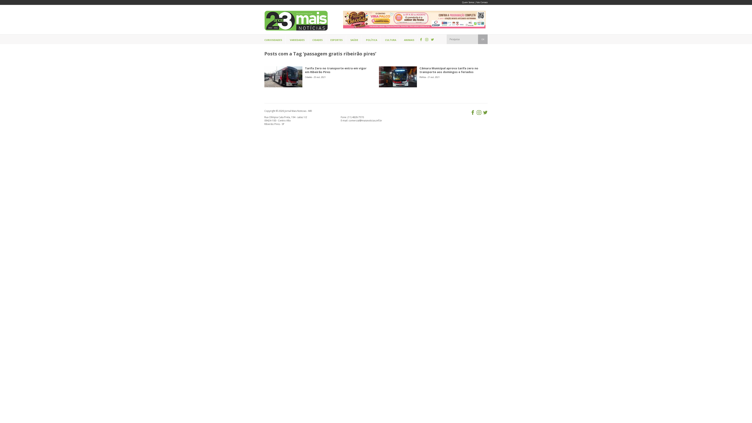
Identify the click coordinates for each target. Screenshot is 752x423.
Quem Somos (468, 2)
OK (482, 39)
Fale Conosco (482, 2)
